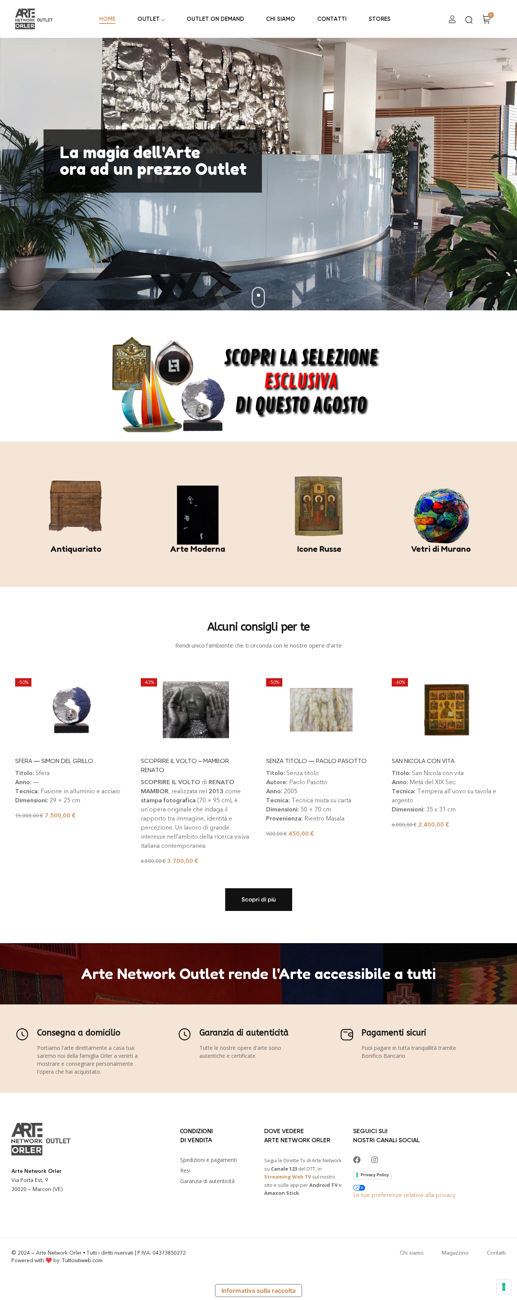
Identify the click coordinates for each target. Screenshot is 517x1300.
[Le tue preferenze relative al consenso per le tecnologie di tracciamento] (504, 1287)
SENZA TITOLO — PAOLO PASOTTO (316, 760)
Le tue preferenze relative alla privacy (404, 1195)
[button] (258, 899)
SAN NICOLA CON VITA (423, 760)
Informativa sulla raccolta (258, 1290)
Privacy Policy (375, 1174)
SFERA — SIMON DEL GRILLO (54, 760)
